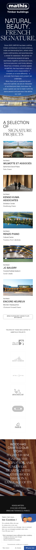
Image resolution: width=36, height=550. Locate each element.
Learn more (17, 491)
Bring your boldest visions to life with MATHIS (18, 316)
